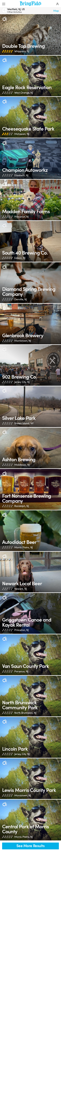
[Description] (4, 18)
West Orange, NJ (23, 92)
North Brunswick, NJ (25, 712)
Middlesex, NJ (22, 464)
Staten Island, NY (24, 423)
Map (56, 10)
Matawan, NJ (21, 134)
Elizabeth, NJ (21, 175)
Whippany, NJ (21, 51)
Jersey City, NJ (22, 382)
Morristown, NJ (22, 340)
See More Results (30, 846)
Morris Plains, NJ (23, 547)
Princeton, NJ (21, 216)
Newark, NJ (20, 588)
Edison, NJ (19, 258)
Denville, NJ (20, 299)
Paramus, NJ (21, 671)
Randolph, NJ (21, 506)
